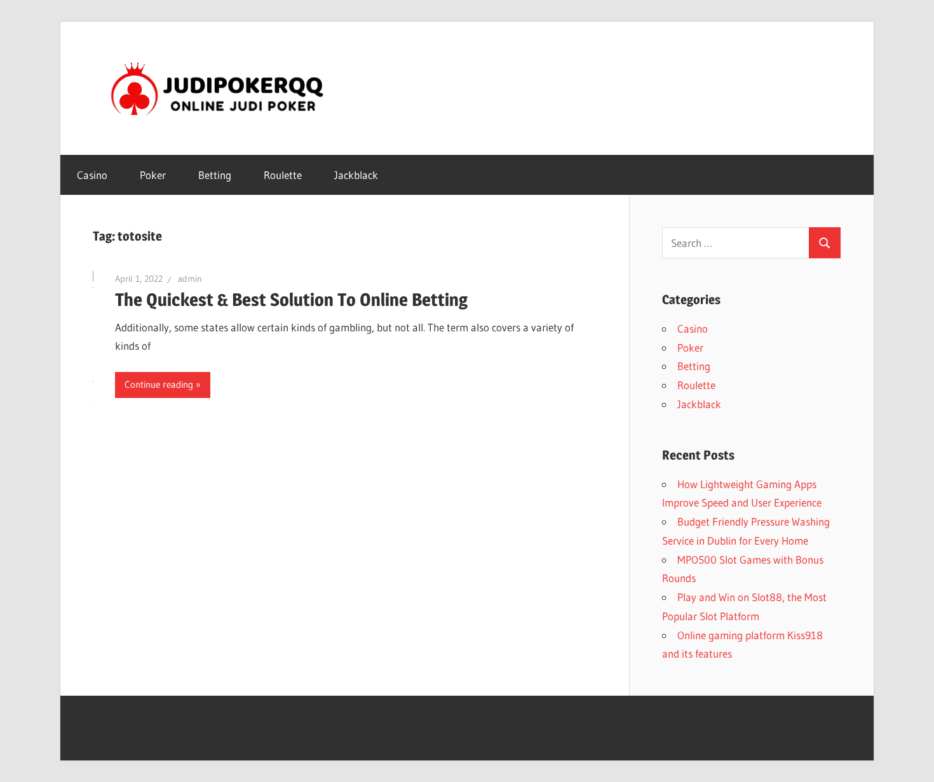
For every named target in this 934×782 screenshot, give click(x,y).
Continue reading (159, 384)
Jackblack (356, 175)
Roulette (283, 175)
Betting (214, 175)
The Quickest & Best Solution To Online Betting (291, 299)
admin (190, 278)
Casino (92, 175)
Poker (153, 175)
